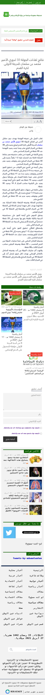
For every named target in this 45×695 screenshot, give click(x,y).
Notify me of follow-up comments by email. (21, 428)
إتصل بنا (29, 2)
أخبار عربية (15, 575)
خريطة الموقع (36, 4)
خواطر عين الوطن (13, 618)
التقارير (38, 608)
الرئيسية (38, 570)
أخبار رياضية (35, 586)
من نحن (38, 2)
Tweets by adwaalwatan (27, 558)
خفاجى (27, 692)
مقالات (40, 591)
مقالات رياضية (15, 602)
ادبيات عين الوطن (12, 613)
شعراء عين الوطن (13, 624)
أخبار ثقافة (15, 586)
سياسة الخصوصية (22, 4)
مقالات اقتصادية (13, 597)
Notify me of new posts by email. (25, 433)
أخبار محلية (15, 570)
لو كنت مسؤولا (35, 597)
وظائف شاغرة (36, 575)
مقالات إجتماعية (13, 591)
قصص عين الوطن (35, 624)
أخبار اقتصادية (13, 581)
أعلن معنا (20, 2)
